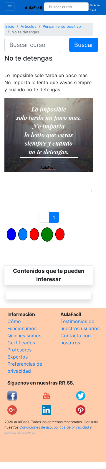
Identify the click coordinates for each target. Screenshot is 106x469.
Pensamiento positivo (62, 26)
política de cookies (19, 432)
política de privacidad (71, 427)
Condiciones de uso (35, 427)
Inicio (9, 26)
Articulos (29, 26)
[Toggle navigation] (10, 6)
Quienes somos (24, 335)
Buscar (83, 44)
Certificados (21, 343)
